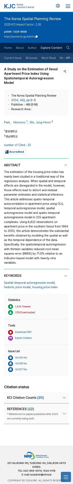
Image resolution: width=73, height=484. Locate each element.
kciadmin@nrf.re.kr (41, 474)
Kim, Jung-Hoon (40, 122)
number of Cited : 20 (17, 145)
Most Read (49, 58)
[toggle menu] (68, 6)
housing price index (45, 287)
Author (32, 47)
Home (8, 47)
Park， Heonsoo (15, 122)
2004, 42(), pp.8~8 (23, 100)
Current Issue (12, 58)
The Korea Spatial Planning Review (32, 19)
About (20, 47)
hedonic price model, (17, 287)
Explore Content (51, 47)
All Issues (32, 58)
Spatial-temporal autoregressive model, (30, 282)
